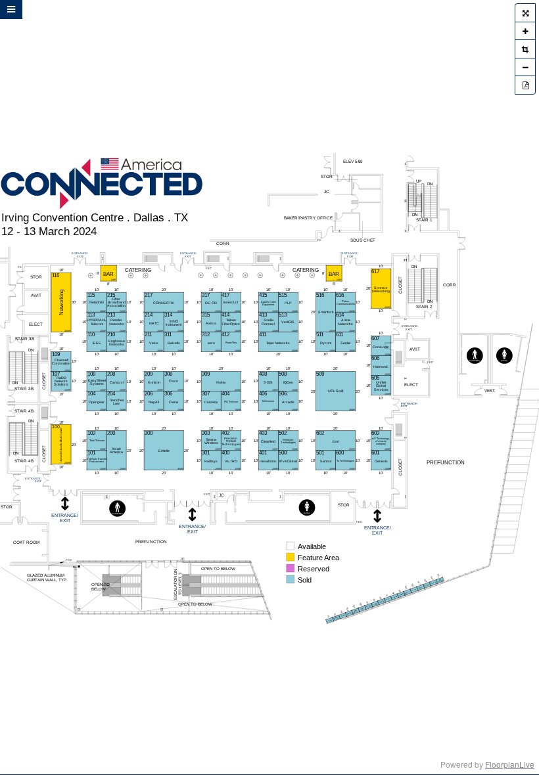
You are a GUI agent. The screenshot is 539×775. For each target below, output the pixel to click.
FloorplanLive (509, 764)
